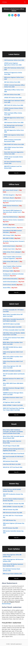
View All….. (17, 173)
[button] (25, 2)
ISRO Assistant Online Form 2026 (13, 122)
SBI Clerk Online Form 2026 (12, 82)
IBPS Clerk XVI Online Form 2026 (13, 105)
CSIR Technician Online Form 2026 (14, 60)
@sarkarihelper (6, 603)
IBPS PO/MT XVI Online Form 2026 (14, 144)
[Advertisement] (14, 33)
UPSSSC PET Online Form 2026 (12, 97)
